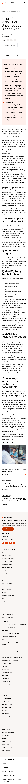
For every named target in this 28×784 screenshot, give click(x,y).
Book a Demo (8, 529)
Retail (3, 688)
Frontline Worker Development (10, 654)
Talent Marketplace (7, 568)
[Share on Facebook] (8, 40)
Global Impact (6, 729)
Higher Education (6, 685)
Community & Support (8, 539)
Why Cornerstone (6, 698)
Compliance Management (9, 637)
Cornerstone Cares (7, 717)
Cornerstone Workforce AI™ (9, 549)
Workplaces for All (7, 663)
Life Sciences (5, 678)
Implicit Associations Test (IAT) (13, 228)
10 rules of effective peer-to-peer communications (12, 446)
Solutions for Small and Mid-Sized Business (14, 624)
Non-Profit (4, 691)
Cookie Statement (7, 771)
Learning (4, 586)
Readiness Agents (7, 555)
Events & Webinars (7, 747)
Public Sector (5, 669)
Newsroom (5, 720)
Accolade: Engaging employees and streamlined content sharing (13, 480)
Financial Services (7, 672)
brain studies (12, 350)
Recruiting (4, 571)
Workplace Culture (14, 11)
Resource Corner (6, 741)
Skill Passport (5, 608)
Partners (4, 726)
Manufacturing (6, 682)
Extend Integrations (7, 614)
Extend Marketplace (7, 617)
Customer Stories (6, 707)
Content (4, 592)
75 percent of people (15, 244)
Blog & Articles (6, 750)
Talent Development (7, 564)
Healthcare (5, 675)
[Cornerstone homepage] (14, 517)
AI (2, 552)
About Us (4, 710)
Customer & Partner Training (10, 660)
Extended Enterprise (7, 589)
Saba (3, 599)
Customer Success (7, 704)
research (13, 341)
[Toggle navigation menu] (24, 3)
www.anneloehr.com (16, 437)
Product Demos (6, 744)
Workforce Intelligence (8, 558)
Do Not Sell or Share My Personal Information (11, 780)
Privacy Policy (6, 767)
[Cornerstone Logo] (8, 3)
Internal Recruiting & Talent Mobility (12, 657)
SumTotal (4, 602)
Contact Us (5, 537)
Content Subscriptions (8, 595)
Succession (5, 574)
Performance (5, 577)
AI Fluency (4, 640)
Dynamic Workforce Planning (10, 651)
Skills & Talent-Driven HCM (9, 627)
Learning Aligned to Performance (11, 633)
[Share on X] (15, 40)
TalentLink (4, 605)
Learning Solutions (7, 583)
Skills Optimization (7, 561)
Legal (4, 763)
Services (4, 611)
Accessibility (5, 735)
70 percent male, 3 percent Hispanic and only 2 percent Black (13, 171)
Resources (5, 11)
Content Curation (6, 648)
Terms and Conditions (8, 775)
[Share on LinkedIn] (11, 40)
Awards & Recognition (8, 732)
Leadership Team (6, 701)
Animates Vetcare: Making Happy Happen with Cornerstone (12, 495)
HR (2, 580)
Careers (4, 723)
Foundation (5, 714)
